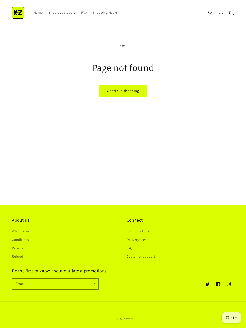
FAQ (130, 248)
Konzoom (128, 318)
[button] (210, 12)
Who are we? (22, 231)
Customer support (141, 256)
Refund (17, 256)
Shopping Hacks (139, 231)
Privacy (17, 248)
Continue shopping (123, 90)
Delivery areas (137, 239)
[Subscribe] (93, 284)
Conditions (20, 239)
